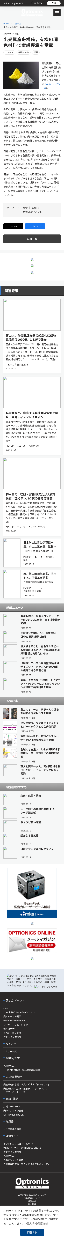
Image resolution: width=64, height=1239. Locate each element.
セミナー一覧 (10, 1051)
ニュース (17, 23)
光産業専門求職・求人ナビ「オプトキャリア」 (26, 1084)
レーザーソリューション (15, 1024)
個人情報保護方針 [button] (37, 1223)
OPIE (5, 1008)
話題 (36, 52)
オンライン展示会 (12, 1036)
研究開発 (50, 556)
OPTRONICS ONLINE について (32, 1195)
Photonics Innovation (14, 1020)
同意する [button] (32, 1232)
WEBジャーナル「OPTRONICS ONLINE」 (23, 1147)
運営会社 (32, 1201)
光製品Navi (9, 1065)
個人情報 (32, 1204)
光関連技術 (23, 52)
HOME (6, 23)
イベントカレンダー (13, 1032)
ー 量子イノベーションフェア (19, 1012)
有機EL (35, 208)
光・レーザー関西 (12, 1016)
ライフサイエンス (37, 527)
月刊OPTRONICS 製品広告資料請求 (21, 1070)
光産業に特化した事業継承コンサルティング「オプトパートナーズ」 (25, 1090)
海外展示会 (9, 1028)
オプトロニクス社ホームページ (18, 1143)
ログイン (38, 3)
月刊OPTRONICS (11, 1106)
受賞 (25, 208)
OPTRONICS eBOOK (13, 1114)
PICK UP (10, 445)
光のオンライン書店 (13, 1110)
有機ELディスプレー (34, 211)
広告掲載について (32, 1198)
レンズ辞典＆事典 (12, 1129)
